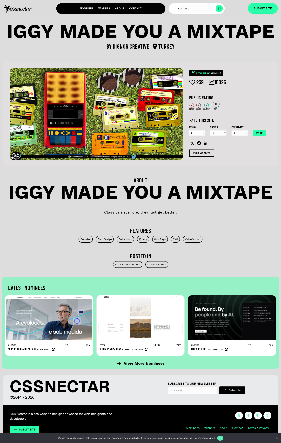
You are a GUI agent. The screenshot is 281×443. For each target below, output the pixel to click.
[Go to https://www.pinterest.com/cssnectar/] (258, 415)
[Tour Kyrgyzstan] (141, 297)
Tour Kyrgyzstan (110, 349)
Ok (220, 438)
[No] (277, 438)
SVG (175, 239)
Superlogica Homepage (22, 349)
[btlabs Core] (232, 297)
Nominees (193, 428)
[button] (219, 8)
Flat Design (105, 239)
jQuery (143, 239)
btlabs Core (199, 349)
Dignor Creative (131, 46)
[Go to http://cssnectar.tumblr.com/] (267, 415)
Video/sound (193, 239)
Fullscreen (125, 239)
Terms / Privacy (258, 428)
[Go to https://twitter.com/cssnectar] (239, 415)
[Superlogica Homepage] (49, 297)
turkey (165, 46)
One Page (160, 239)
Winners (209, 428)
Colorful (85, 239)
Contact (237, 428)
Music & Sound (156, 264)
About (223, 428)
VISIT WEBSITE (201, 153)
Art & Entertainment (127, 264)
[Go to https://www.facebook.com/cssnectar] (248, 415)
